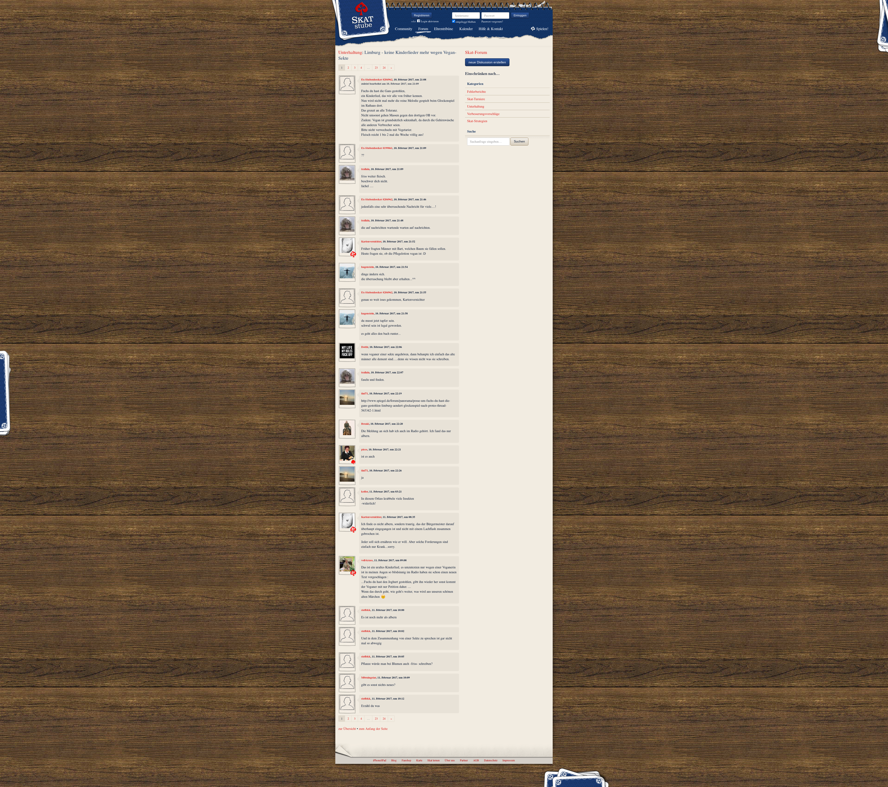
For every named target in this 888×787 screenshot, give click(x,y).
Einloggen (520, 15)
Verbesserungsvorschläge (483, 114)
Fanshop (406, 760)
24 (384, 67)
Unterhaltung (350, 52)
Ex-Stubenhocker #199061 (376, 148)
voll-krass (367, 560)
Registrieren (421, 15)
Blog (394, 760)
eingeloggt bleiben (465, 21)
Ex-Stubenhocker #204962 (376, 79)
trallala (365, 169)
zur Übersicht (347, 728)
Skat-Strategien (477, 121)
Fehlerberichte (476, 91)
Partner (464, 760)
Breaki (365, 424)
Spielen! (542, 28)
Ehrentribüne (443, 28)
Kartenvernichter (371, 241)
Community (403, 28)
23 (376, 67)
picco (364, 449)
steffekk (365, 610)
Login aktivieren (430, 21)
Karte (419, 760)
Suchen (519, 141)
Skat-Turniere (476, 99)
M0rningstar (368, 677)
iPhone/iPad (379, 760)
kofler (364, 491)
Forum (423, 28)
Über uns (450, 760)
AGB (476, 760)
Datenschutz (490, 760)
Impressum (509, 760)
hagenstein (367, 267)
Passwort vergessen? (492, 21)
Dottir (364, 347)
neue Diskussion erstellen (487, 62)
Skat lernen (433, 760)
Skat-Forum (476, 52)
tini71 (364, 393)
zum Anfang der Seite (373, 728)
